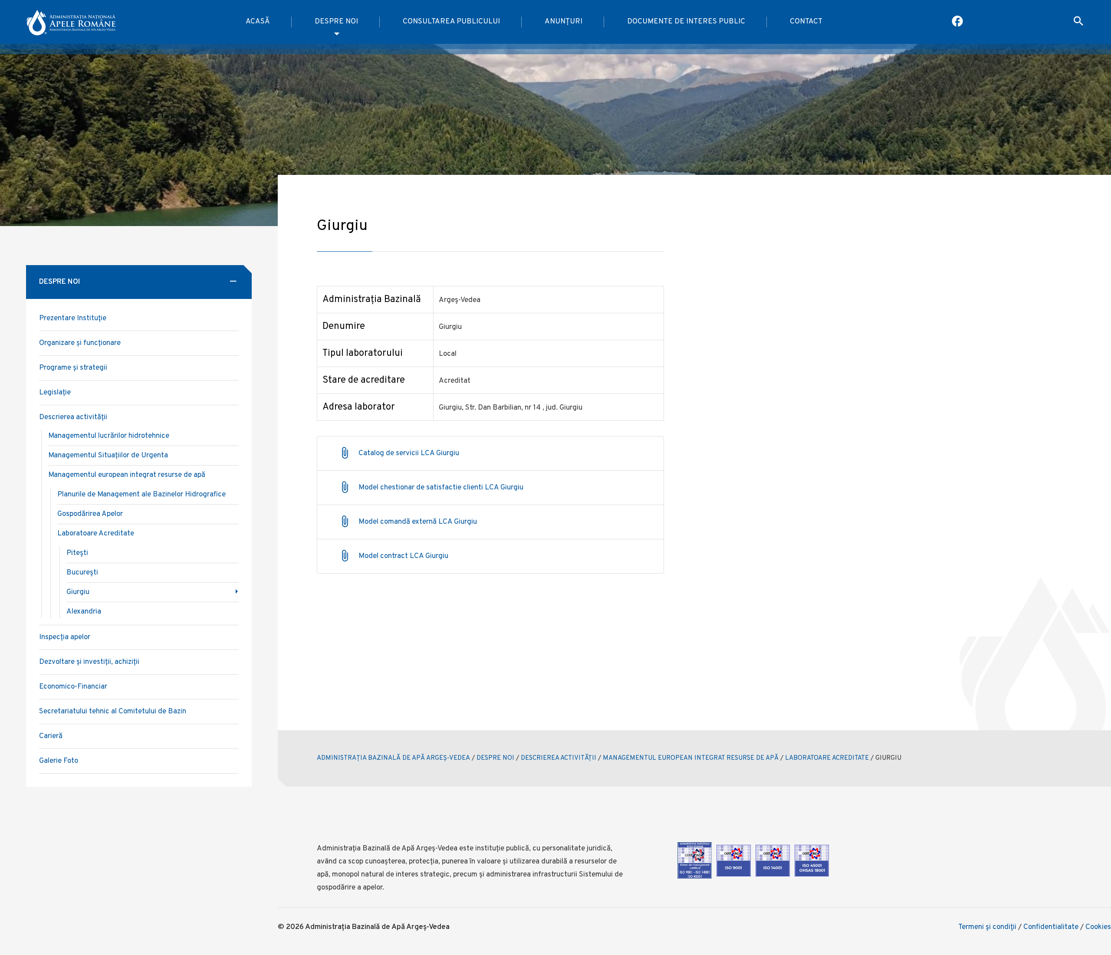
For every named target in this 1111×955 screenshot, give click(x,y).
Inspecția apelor (64, 637)
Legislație (55, 392)
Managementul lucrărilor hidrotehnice (108, 436)
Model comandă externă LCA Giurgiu (417, 522)
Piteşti (77, 553)
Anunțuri (563, 21)
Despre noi (336, 21)
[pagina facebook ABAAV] (958, 22)
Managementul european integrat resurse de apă (126, 475)
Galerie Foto (58, 761)
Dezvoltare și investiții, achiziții (89, 662)
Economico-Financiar (73, 687)
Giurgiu (77, 592)
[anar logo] (72, 22)
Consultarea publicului (451, 21)
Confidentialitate (1050, 927)
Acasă (258, 21)
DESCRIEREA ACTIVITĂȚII (558, 758)
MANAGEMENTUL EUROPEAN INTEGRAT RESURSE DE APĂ (691, 758)
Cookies (1098, 927)
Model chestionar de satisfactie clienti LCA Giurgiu (440, 487)
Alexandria (83, 612)
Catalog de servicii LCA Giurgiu (408, 453)
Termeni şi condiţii (987, 927)
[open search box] (1078, 22)
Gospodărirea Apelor (90, 514)
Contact (806, 21)
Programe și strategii (73, 368)
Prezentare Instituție (72, 318)
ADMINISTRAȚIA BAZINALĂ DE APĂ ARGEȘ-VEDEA (393, 758)
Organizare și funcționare (80, 343)
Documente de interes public (686, 21)
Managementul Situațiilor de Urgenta (108, 455)
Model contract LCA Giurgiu (403, 556)
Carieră (50, 736)
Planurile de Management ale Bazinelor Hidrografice (141, 494)
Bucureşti (82, 573)
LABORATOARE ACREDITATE (827, 758)
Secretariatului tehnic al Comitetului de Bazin (112, 711)
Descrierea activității (73, 417)
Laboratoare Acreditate (95, 533)
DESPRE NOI (495, 758)
